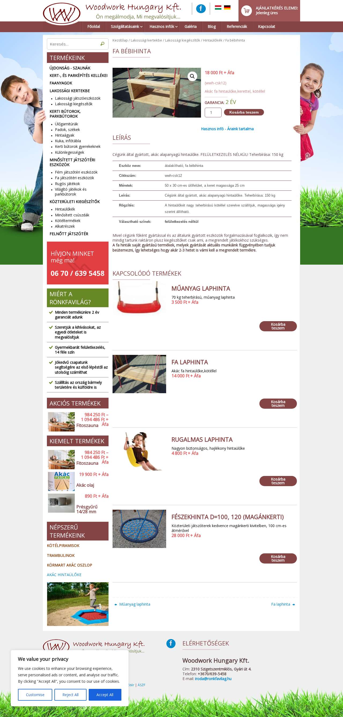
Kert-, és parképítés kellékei (78, 75)
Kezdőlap (120, 40)
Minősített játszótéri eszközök (72, 162)
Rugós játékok (67, 183)
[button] (192, 76)
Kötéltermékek (67, 220)
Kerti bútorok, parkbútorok (65, 114)
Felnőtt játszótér (69, 233)
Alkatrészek (65, 226)
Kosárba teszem (244, 112)
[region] (70, 678)
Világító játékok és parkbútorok (71, 192)
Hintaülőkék (212, 40)
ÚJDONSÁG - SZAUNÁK (70, 68)
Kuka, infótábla (68, 140)
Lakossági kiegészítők (182, 40)
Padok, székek (67, 129)
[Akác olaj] (60, 481)
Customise (35, 694)
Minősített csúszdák (72, 214)
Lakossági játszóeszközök (77, 98)
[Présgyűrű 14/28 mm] (60, 506)
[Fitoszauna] (60, 422)
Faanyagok (61, 83)
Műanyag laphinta (134, 604)
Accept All (104, 694)
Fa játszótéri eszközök (74, 177)
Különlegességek (69, 152)
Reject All (70, 694)
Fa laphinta (281, 604)
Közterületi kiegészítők (75, 201)
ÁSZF (141, 685)
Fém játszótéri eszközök (76, 172)
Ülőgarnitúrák (66, 123)
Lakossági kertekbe (146, 40)
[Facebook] (201, 8)
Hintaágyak (64, 135)
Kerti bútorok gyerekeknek (77, 146)
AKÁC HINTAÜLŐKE (64, 574)
